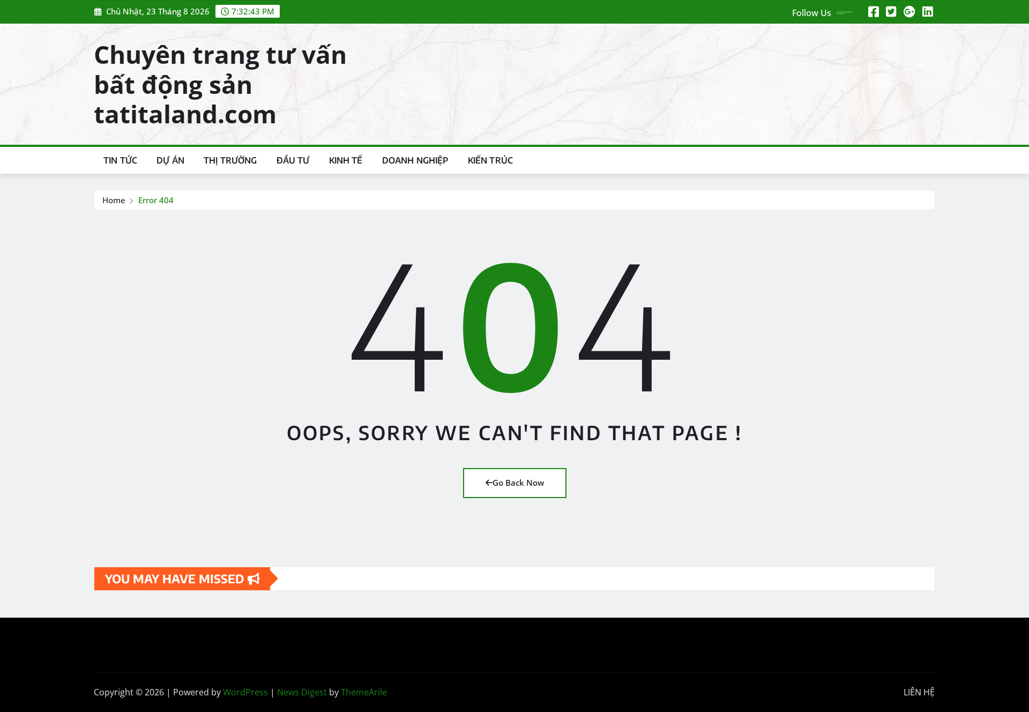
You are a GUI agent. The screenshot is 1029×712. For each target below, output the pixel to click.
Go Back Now (518, 482)
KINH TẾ (346, 160)
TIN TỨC (120, 160)
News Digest (302, 692)
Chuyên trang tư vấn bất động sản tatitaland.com (220, 84)
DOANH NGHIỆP (415, 160)
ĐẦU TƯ (293, 160)
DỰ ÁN (170, 160)
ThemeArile (364, 692)
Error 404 (156, 200)
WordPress (245, 692)
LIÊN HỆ (919, 692)
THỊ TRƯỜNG (230, 160)
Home (113, 200)
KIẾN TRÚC (490, 160)
